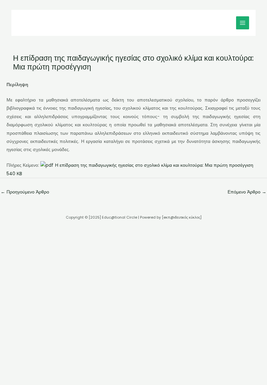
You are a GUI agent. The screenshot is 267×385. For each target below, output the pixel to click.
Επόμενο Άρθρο (247, 192)
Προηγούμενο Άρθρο (25, 192)
